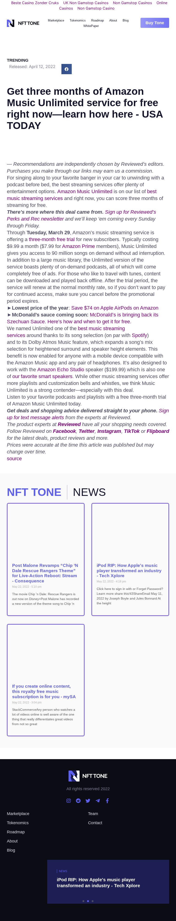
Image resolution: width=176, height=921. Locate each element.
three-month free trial (52, 239)
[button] (154, 23)
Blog (126, 20)
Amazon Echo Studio (60, 369)
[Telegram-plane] (97, 800)
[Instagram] (68, 800)
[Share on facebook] (66, 69)
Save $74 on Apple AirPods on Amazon (114, 308)
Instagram (109, 431)
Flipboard (158, 431)
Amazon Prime (78, 246)
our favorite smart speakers (42, 376)
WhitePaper (91, 26)
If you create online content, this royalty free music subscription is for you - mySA (44, 691)
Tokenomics (78, 20)
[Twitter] (88, 800)
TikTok (132, 431)
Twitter (87, 431)
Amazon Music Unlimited (84, 191)
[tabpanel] (88, 885)
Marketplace (56, 20)
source (14, 458)
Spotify (139, 335)
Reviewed (69, 424)
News (63, 871)
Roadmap (97, 20)
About (113, 20)
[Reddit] (78, 800)
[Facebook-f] (107, 800)
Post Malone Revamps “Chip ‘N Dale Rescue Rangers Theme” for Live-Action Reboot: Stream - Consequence (45, 573)
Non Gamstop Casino (96, 8)
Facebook (64, 431)
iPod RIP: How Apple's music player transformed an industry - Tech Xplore (129, 570)
